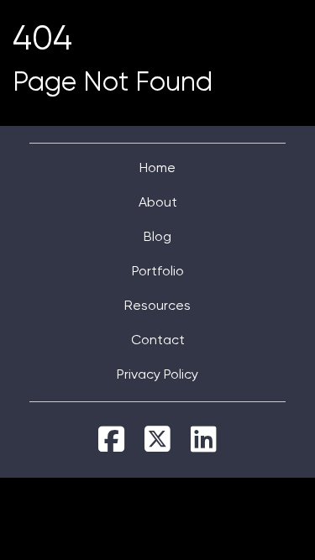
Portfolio (158, 272)
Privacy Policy (157, 375)
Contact (158, 341)
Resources (157, 306)
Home (157, 168)
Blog (157, 237)
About (158, 203)
